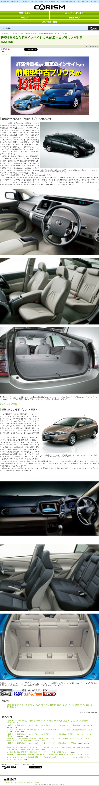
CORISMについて (9, 782)
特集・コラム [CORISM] (22, 33)
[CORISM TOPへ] (49, 7)
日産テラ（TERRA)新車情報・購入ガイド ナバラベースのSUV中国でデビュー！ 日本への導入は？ (41, 755)
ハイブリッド (18, 54)
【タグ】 (3, 52)
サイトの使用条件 (25, 782)
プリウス (26, 54)
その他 (34, 33)
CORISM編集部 (91, 712)
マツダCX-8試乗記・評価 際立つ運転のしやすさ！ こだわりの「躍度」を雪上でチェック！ (39, 752)
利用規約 (17, 782)
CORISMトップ (7, 33)
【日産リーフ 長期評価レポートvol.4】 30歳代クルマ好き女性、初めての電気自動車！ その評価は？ (42, 743)
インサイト (3, 54)
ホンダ (32, 54)
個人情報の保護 (35, 782)
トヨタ (10, 54)
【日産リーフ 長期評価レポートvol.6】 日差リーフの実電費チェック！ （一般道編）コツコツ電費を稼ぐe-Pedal (46, 725)
